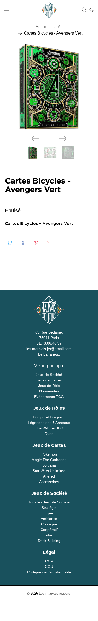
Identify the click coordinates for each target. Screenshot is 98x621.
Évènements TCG (49, 397)
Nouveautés (49, 391)
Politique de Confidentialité (49, 572)
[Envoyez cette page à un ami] (49, 243)
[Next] (63, 138)
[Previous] (35, 138)
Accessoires (49, 482)
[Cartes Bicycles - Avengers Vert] (49, 87)
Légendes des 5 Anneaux (49, 422)
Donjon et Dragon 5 (49, 417)
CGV (49, 561)
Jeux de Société (49, 375)
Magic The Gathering (49, 460)
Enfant (49, 535)
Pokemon (49, 454)
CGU (49, 566)
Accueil (42, 27)
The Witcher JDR (49, 428)
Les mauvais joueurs (54, 593)
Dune (49, 433)
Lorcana (49, 465)
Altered (49, 476)
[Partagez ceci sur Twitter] (10, 243)
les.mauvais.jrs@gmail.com (49, 349)
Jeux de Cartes (49, 380)
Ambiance (49, 519)
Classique (49, 524)
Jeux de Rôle (49, 386)
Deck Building (49, 541)
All (60, 27)
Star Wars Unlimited (49, 471)
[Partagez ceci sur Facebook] (23, 243)
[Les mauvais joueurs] (49, 9)
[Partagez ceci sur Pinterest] (36, 243)
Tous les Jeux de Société (49, 502)
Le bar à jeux (49, 354)
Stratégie (49, 508)
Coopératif (49, 530)
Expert (49, 513)
